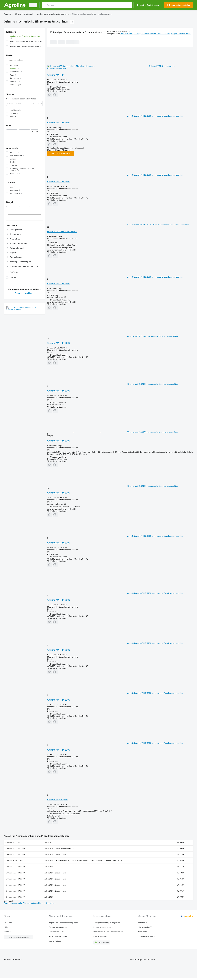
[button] (49, 94)
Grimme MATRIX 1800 (58, 122)
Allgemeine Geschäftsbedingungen (63, 923)
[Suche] (45, 5)
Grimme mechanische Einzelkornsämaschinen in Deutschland (30, 903)
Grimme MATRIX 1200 (58, 343)
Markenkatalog (55, 941)
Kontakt (7, 932)
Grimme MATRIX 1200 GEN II (62, 231)
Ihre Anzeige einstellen (60, 153)
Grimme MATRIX (55, 75)
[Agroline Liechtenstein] (14, 5)
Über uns (8, 923)
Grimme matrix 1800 (57, 799)
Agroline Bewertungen (58, 936)
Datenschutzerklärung (58, 927)
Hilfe (6, 927)
